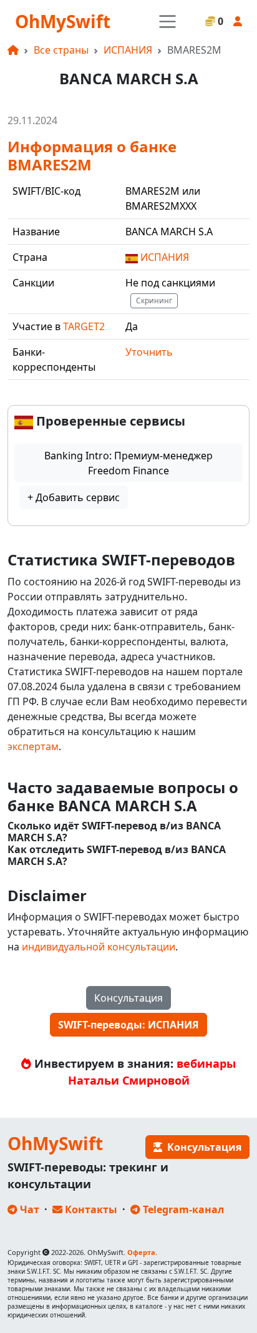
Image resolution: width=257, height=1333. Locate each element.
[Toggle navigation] (167, 21)
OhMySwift (62, 21)
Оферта (141, 1252)
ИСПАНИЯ (128, 50)
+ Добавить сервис (73, 497)
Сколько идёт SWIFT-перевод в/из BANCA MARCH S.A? (114, 832)
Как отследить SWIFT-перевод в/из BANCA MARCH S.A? (116, 855)
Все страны (61, 50)
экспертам (33, 746)
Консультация (128, 998)
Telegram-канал (182, 1209)
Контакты (89, 1209)
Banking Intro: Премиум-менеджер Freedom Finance (128, 463)
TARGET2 (84, 326)
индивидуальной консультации (98, 947)
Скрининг (154, 300)
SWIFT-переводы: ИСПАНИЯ (128, 1025)
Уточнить (149, 352)
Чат (28, 1209)
